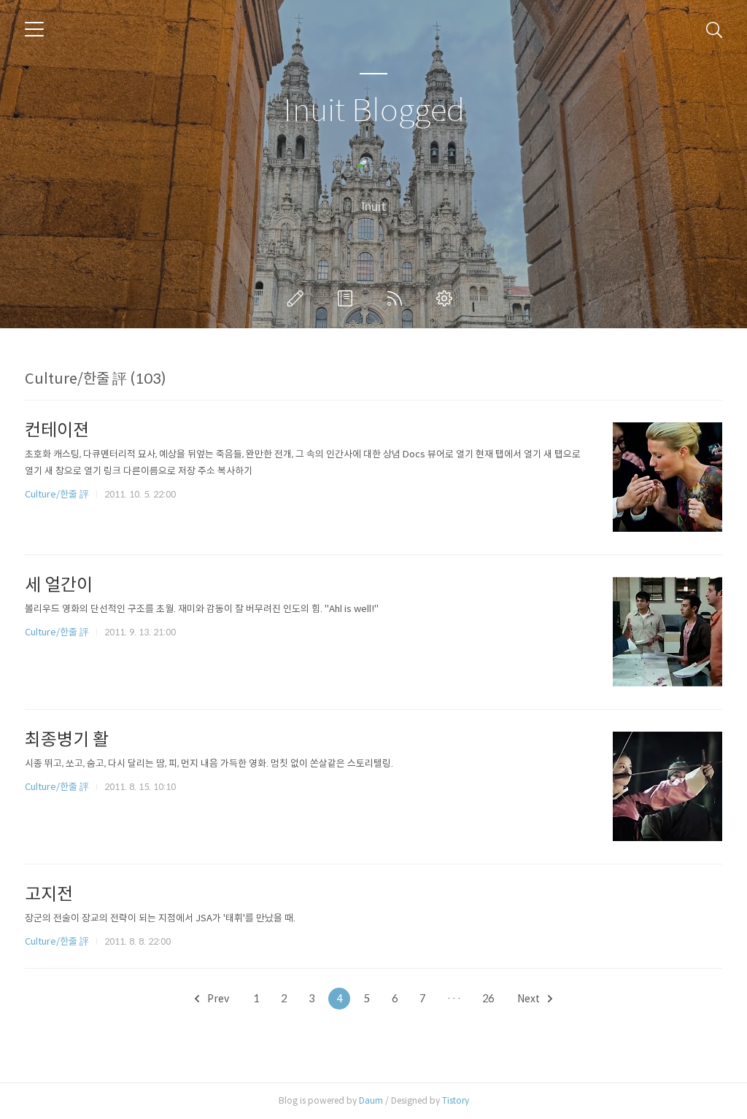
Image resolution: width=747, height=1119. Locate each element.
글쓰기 (298, 298)
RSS (397, 298)
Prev (217, 998)
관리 (447, 298)
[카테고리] (34, 29)
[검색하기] (714, 29)
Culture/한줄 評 (57, 494)
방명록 (347, 298)
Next (529, 998)
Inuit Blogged (374, 111)
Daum (371, 1100)
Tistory (455, 1100)
